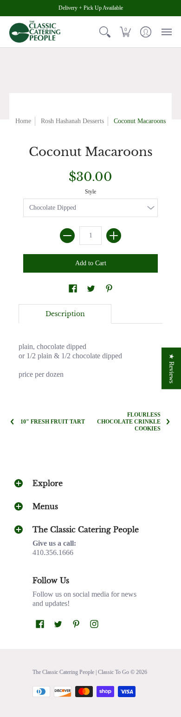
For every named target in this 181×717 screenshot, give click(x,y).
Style (90, 191)
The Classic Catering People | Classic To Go (80, 672)
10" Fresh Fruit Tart (52, 421)
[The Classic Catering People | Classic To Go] (34, 31)
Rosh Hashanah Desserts (72, 121)
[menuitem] (105, 31)
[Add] (113, 235)
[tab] (65, 314)
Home (23, 121)
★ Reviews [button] (171, 368)
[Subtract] (67, 235)
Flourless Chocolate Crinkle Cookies (129, 421)
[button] (105, 31)
